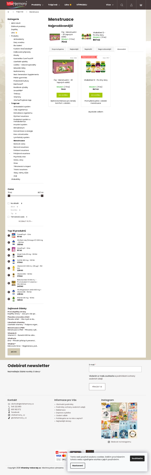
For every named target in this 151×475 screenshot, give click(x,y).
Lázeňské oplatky (21, 61)
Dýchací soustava (21, 116)
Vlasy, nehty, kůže (21, 173)
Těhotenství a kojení (22, 166)
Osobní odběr (62, 415)
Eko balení (18, 45)
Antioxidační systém (22, 106)
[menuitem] (37, 5)
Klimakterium (19, 128)
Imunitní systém (20, 124)
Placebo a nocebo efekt (18, 317)
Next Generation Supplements (26, 74)
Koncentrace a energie (23, 131)
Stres (16, 163)
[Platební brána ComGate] (61, 456)
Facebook (15, 412)
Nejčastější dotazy (63, 421)
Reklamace (61, 410)
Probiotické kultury (21, 81)
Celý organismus (21, 110)
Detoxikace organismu (23, 113)
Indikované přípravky (22, 52)
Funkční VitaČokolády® (23, 49)
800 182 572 (16, 409)
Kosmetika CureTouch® (23, 58)
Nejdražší (88, 49)
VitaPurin (12, 338)
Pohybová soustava (22, 153)
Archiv (14, 352)
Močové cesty (19, 144)
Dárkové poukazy (18, 26)
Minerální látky (20, 68)
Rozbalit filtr (25, 221)
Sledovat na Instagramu (121, 442)
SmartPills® (18, 90)
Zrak (15, 176)
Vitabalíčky (15, 179)
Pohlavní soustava (21, 150)
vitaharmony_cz (18, 415)
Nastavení (77, 465)
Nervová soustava (21, 147)
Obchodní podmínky (64, 404)
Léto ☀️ (14, 33)
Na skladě (16, 203)
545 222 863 (16, 406)
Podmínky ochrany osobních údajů (70, 407)
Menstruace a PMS (16, 328)
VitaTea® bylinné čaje (22, 100)
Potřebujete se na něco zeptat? (69, 418)
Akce (14, 206)
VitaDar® (12, 344)
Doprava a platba (63, 413)
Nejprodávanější (104, 49)
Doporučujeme (58, 49)
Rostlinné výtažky (21, 87)
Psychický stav (20, 156)
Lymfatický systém (21, 137)
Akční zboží (15, 23)
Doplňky (14, 29)
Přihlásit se (97, 387)
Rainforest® (18, 84)
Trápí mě (15, 103)
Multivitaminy (19, 71)
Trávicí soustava (20, 169)
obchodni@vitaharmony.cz (22, 404)
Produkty (15, 36)
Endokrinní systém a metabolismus (22, 120)
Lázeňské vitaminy (16, 322)
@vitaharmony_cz (19, 418)
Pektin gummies (20, 77)
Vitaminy (17, 97)
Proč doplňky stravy (17, 312)
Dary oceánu (19, 42)
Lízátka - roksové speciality (25, 65)
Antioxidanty (19, 39)
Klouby (16, 55)
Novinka (15, 210)
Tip (13, 213)
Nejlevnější (74, 49)
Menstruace (19, 140)
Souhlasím (137, 458)
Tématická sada (19, 217)
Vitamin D (12, 333)
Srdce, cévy (18, 160)
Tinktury (17, 93)
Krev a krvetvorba (21, 134)
